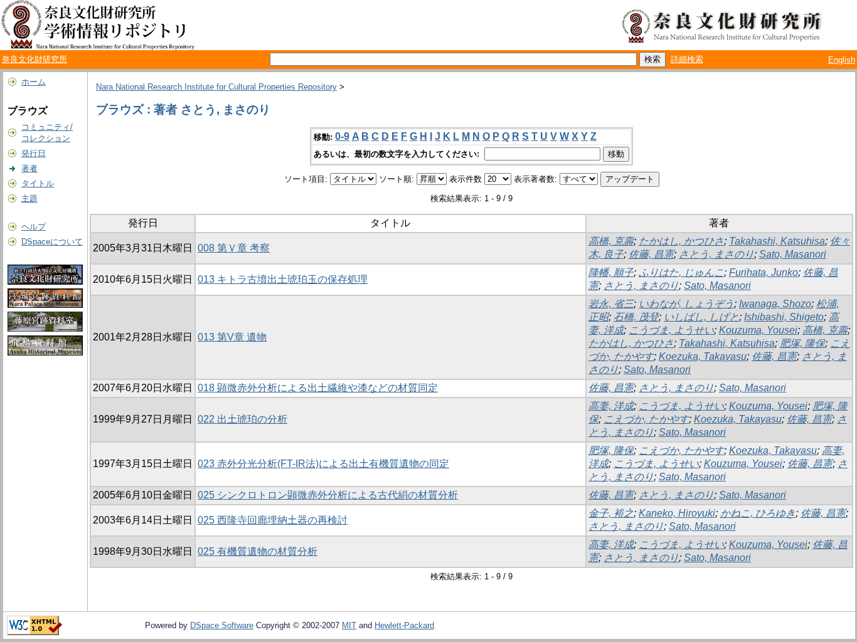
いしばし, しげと (701, 317)
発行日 (33, 153)
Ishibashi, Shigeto (784, 317)
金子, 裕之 (611, 513)
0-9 (342, 136)
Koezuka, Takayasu (703, 356)
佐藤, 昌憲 (651, 254)
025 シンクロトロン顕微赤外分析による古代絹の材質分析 (328, 495)
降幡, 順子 (611, 272)
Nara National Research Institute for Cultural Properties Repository (216, 87)
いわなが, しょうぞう (686, 303)
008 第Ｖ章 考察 (234, 248)
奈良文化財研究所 (34, 59)
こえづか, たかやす (646, 419)
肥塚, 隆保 (802, 343)
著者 (29, 168)
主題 (29, 198)
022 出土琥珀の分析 (242, 419)
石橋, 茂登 (636, 317)
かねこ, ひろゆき (758, 513)
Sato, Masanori (792, 254)
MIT (349, 625)
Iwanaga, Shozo (775, 303)
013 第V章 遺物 (232, 337)
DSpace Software (221, 625)
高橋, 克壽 (611, 241)
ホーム (33, 82)
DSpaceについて (52, 241)
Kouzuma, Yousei (758, 330)
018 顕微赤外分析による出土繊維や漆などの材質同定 (318, 387)
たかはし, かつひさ (681, 241)
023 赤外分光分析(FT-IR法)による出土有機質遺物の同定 (323, 463)
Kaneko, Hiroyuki (677, 513)
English (841, 60)
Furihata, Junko (763, 272)
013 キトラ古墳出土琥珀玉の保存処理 (283, 279)
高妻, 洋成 (611, 406)
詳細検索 (687, 59)
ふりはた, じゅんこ (681, 272)
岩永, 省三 (611, 303)
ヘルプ (33, 226)
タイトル (37, 183)
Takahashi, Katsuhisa (777, 241)
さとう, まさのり (716, 254)
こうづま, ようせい (671, 330)
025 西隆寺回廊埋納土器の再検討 (273, 520)
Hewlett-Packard (404, 625)
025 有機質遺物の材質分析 (257, 551)
